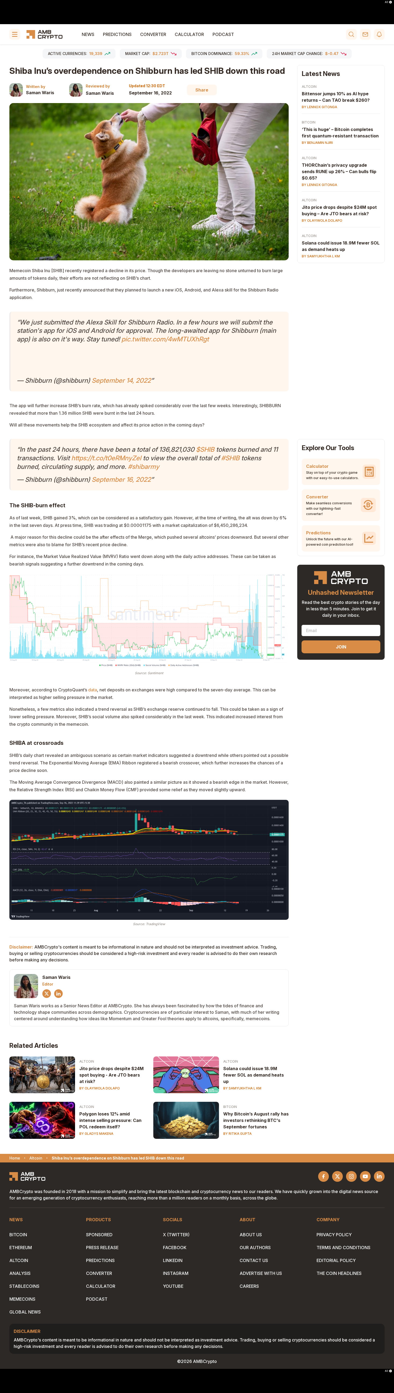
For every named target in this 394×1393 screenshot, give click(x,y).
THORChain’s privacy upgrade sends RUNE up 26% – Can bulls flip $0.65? (339, 171)
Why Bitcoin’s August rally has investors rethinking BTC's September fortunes (256, 1120)
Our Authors (255, 1247)
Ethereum (20, 1247)
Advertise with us (261, 1273)
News (88, 34)
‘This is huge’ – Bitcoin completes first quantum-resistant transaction (340, 132)
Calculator (189, 34)
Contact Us (254, 1260)
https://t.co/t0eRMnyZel (106, 458)
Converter (153, 34)
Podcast (223, 34)
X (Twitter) (176, 1234)
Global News (25, 1312)
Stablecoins (24, 1286)
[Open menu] (14, 34)
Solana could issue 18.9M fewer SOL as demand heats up (253, 1075)
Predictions (117, 34)
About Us (251, 1234)
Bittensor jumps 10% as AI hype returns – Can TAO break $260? (336, 97)
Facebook (175, 1247)
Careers (249, 1286)
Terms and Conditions (343, 1247)
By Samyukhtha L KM (242, 1088)
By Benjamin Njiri (317, 143)
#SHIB (230, 458)
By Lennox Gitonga (319, 107)
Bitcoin (230, 1107)
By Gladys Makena (96, 1134)
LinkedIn (173, 1260)
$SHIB (205, 449)
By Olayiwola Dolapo (99, 1088)
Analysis (20, 1273)
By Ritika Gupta (237, 1134)
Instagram (175, 1273)
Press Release (102, 1247)
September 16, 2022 (121, 479)
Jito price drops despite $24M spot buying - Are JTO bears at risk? (111, 1075)
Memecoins (22, 1299)
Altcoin (86, 1061)
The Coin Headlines (339, 1273)
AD (386, 2)
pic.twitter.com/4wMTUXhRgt (165, 339)
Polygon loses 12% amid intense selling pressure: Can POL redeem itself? (110, 1120)
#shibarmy (143, 467)
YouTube (173, 1286)
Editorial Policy (336, 1260)
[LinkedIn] (58, 993)
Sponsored (99, 1234)
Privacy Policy (334, 1234)
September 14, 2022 (121, 380)
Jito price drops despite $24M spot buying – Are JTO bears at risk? (339, 210)
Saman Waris (40, 92)
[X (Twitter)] (46, 993)
